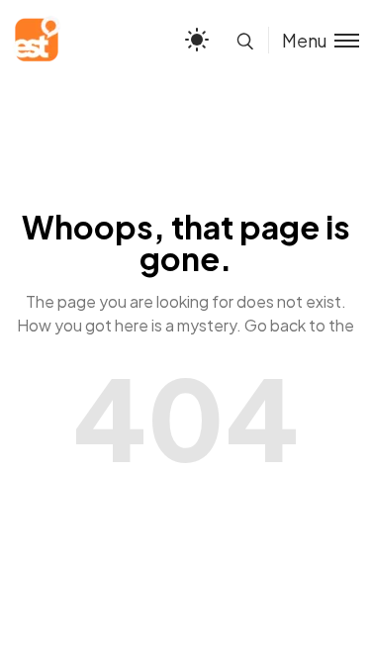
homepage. (186, 348)
